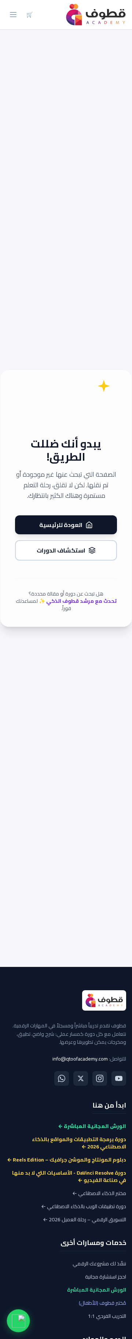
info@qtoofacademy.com (80, 1058)
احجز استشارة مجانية (105, 1276)
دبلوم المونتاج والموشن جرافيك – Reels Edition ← (66, 1159)
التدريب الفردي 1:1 (107, 1316)
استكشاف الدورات (61, 550)
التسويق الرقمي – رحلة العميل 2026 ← (84, 1219)
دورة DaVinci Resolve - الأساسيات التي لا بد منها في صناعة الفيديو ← (69, 1176)
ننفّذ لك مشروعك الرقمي (99, 1263)
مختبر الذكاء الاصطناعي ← (99, 1193)
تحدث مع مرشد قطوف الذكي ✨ (78, 601)
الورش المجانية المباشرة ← (92, 1126)
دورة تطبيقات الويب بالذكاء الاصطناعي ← (83, 1206)
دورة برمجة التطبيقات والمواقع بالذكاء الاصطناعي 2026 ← (79, 1143)
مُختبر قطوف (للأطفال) (102, 1303)
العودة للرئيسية (60, 524)
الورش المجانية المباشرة (96, 1290)
